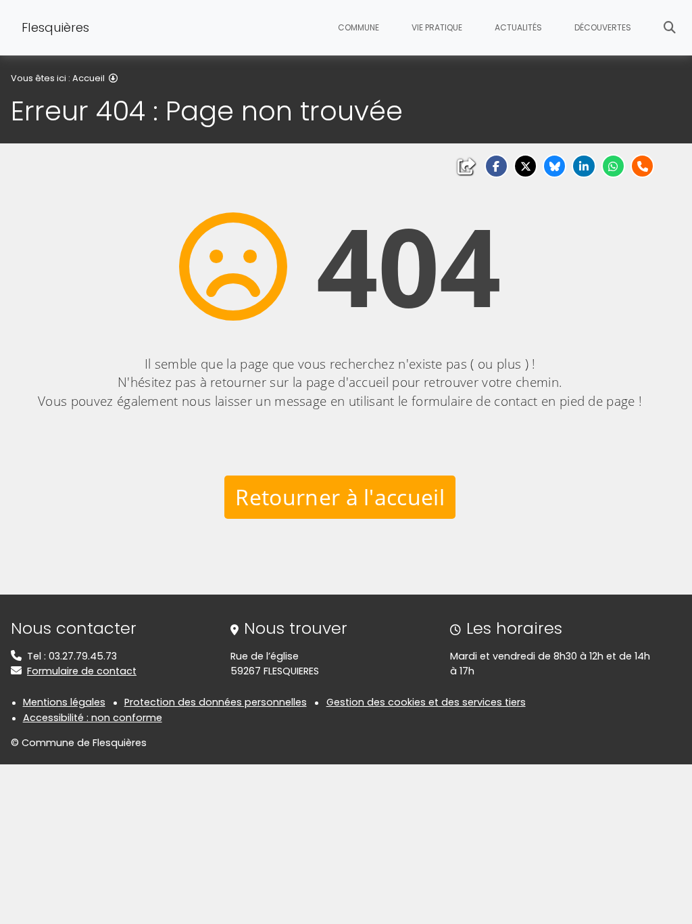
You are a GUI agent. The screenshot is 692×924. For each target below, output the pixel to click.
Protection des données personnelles (215, 702)
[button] (496, 166)
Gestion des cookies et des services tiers (426, 702)
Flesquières (55, 27)
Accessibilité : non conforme (92, 717)
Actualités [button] (518, 27)
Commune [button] (358, 27)
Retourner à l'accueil (340, 496)
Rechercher (669, 27)
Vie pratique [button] (437, 27)
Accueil (88, 78)
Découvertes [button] (602, 27)
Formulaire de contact (82, 671)
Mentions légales (64, 702)
